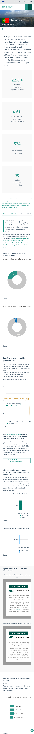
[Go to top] (32, 730)
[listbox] (9, 2)
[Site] (11, 8)
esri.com (18, 614)
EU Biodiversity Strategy (13, 438)
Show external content (19, 591)
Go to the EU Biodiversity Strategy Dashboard (16, 464)
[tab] (9, 215)
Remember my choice (22, 596)
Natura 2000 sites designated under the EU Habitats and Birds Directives (16, 244)
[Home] (2, 31)
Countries (8, 30)
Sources (17, 300)
